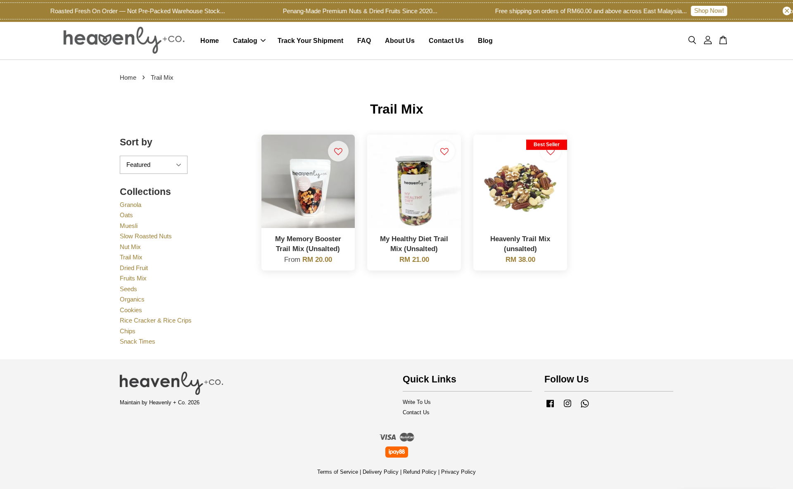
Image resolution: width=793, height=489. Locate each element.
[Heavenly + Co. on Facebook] (550, 407)
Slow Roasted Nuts (146, 236)
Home (209, 40)
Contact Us (446, 40)
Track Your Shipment (310, 40)
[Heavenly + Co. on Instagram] (567, 407)
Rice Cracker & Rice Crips (156, 320)
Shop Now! (701, 10)
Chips (127, 331)
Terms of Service (337, 472)
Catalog (245, 40)
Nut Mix (130, 246)
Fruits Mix (133, 278)
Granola (130, 204)
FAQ (364, 40)
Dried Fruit (134, 267)
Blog (485, 40)
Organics (132, 299)
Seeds (128, 288)
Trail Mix (131, 257)
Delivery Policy (381, 472)
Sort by (136, 142)
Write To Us (417, 402)
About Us (400, 40)
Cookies (131, 309)
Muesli (129, 225)
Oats (126, 214)
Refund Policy (420, 472)
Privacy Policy (458, 472)
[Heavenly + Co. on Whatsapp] (585, 407)
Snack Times (137, 341)
